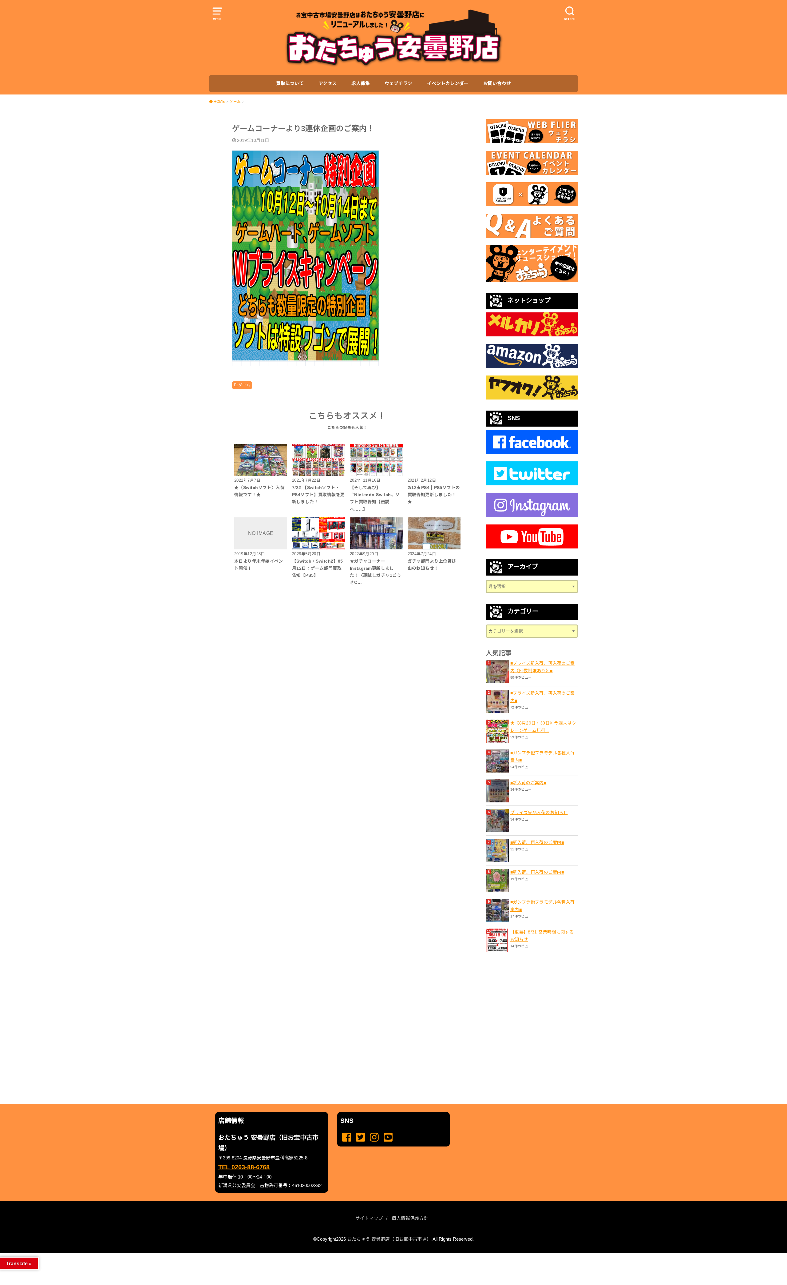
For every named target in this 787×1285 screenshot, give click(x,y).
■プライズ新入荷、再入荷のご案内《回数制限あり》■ (542, 667)
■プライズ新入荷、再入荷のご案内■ (542, 697)
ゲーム (244, 385)
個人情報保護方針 (410, 1218)
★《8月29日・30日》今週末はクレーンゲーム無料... (543, 727)
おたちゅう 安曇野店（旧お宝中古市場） (389, 1239)
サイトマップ (369, 1218)
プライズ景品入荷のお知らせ (539, 812)
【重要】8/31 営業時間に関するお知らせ (542, 936)
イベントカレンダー (448, 83)
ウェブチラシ (398, 83)
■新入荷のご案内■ (528, 782)
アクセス (327, 83)
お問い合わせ (497, 83)
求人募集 (360, 83)
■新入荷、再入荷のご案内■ (537, 842)
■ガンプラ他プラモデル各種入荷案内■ (542, 756)
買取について (290, 83)
